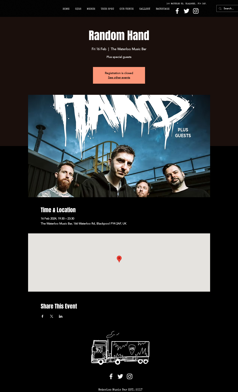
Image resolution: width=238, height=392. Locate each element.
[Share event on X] (51, 316)
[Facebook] (177, 11)
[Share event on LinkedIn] (60, 316)
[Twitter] (186, 11)
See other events (119, 77)
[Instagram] (196, 11)
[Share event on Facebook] (42, 316)
